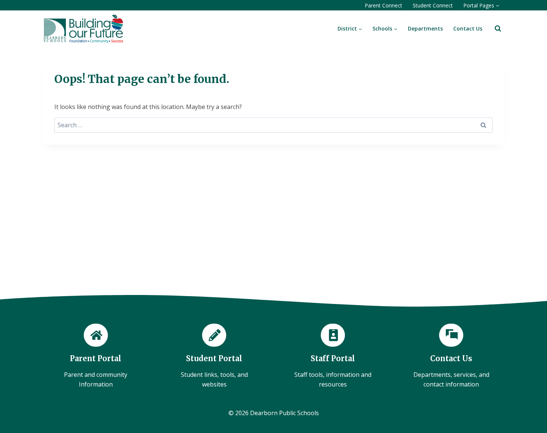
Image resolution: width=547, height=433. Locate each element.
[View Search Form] (498, 28)
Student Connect (433, 5)
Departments (425, 28)
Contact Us (467, 28)
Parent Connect (383, 5)
